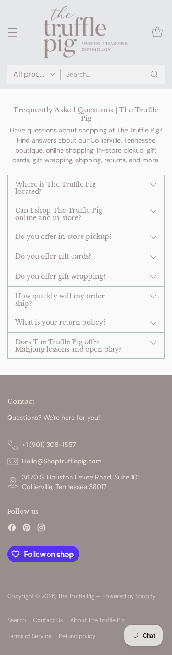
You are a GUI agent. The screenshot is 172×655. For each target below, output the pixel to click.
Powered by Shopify (128, 596)
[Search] (154, 74)
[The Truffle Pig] (86, 32)
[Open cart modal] (157, 32)
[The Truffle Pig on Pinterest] (26, 529)
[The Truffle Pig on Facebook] (11, 529)
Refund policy (77, 636)
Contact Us (48, 620)
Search (16, 620)
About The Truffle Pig (97, 620)
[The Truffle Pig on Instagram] (41, 529)
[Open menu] (12, 32)
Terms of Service (29, 636)
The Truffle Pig (76, 596)
